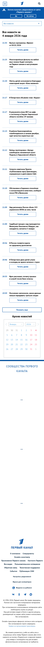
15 (21, 339)
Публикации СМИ (26, 571)
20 (12, 344)
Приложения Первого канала (13, 560)
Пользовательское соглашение (27, 564)
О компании (15, 553)
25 (36, 344)
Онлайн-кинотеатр (22, 557)
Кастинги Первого (35, 560)
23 (26, 344)
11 (36, 335)
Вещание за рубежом (24, 588)
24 (31, 344)
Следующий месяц (38, 324)
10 (31, 335)
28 (16, 349)
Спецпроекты (28, 553)
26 (7, 349)
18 (36, 339)
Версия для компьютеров (22, 582)
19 (7, 344)
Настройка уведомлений (22, 576)
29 (7, 330)
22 (21, 344)
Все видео (8, 564)
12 (7, 339)
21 (16, 344)
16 (26, 339)
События (13, 571)
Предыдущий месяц (6, 324)
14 (16, 339)
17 (31, 339)
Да (16, 16)
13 (12, 339)
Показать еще (22, 310)
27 (12, 349)
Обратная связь (10, 567)
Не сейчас (30, 16)
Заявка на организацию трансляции (22, 626)
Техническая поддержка (30, 567)
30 (12, 330)
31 (16, 330)
